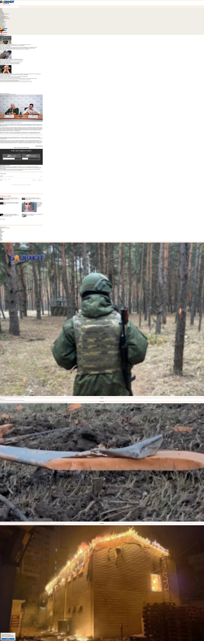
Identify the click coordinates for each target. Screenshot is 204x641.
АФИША (1, 10)
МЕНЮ (1, 8)
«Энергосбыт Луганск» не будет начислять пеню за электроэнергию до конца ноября (14, 76)
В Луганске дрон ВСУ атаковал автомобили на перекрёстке (9, 522)
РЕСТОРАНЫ (2, 22)
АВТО (1, 9)
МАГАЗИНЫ (5, 34)
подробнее (8, 227)
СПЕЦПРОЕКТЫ (2, 23)
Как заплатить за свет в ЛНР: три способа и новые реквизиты (10, 77)
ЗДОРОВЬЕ (2, 12)
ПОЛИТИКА (2, 20)
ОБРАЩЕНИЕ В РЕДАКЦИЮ (4, 18)
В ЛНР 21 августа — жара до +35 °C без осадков (43, 522)
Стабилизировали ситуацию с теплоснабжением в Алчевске (9, 63)
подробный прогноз (3, 227)
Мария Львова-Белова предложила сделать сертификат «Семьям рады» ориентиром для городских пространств (53, 402)
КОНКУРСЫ (2, 13)
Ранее (9, 179)
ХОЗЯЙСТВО (2, 25)
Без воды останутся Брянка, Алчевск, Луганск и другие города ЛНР (27, 522)
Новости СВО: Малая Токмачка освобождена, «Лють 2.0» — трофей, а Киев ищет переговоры (12, 396)
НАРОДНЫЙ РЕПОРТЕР (4, 16)
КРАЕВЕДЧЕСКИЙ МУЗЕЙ (4, 14)
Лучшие (5, 179)
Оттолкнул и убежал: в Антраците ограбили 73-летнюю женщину (34, 524)
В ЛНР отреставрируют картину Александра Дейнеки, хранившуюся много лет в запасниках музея (16, 166)
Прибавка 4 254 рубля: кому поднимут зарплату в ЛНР (30, 402)
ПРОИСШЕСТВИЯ (3, 21)
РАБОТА (6, 28)
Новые (1, 179)
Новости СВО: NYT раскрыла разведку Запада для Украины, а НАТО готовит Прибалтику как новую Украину (17, 48)
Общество (1, 93)
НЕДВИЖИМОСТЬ (3, 17)
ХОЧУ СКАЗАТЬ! (2, 26)
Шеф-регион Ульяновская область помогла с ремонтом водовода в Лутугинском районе (12, 524)
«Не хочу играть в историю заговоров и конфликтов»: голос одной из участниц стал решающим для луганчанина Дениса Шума (20, 167)
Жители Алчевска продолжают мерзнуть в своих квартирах (9, 62)
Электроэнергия (2, 64)
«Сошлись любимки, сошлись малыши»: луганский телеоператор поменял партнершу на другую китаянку (17, 169)
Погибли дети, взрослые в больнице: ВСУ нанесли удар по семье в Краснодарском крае (12, 400)
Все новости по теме (3, 46)
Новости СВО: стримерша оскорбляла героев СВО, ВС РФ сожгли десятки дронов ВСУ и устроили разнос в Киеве (18, 47)
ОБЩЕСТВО (2, 19)
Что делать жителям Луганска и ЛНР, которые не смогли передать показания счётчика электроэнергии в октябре (18, 78)
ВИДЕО (1, 11)
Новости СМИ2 (2, 219)
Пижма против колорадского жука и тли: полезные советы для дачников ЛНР (11, 402)
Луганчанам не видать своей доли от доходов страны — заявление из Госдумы (54, 524)
